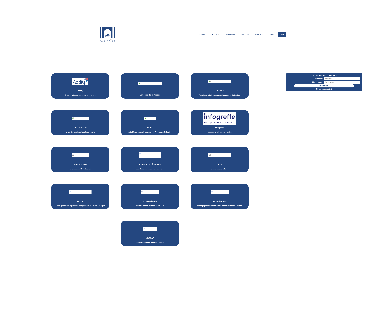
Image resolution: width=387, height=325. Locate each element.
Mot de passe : (317, 82)
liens (281, 34)
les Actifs (245, 34)
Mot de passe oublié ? (324, 89)
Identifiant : (319, 79)
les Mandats (230, 34)
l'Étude (214, 34)
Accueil (202, 34)
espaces (258, 34)
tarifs (271, 34)
